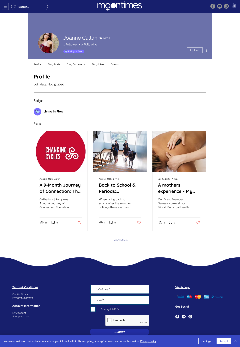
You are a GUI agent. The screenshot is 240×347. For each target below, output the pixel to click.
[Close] (235, 341)
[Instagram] (226, 6)
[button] (5, 6)
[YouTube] (219, 6)
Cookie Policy (20, 294)
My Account (19, 313)
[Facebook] (212, 6)
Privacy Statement (22, 297)
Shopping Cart (20, 316)
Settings (206, 341)
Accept (224, 341)
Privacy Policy (148, 341)
